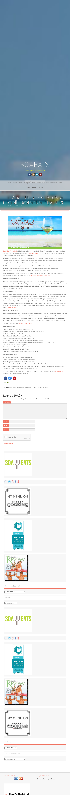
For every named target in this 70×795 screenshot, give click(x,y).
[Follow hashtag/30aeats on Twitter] (17, 778)
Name (6, 421)
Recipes (27, 183)
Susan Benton (24, 206)
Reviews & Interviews (49, 183)
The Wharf (34, 387)
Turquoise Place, (33, 253)
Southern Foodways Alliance (46, 779)
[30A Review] (16, 568)
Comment (7, 402)
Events (10, 387)
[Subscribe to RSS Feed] (20, 778)
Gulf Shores (28, 387)
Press (21, 183)
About (15, 183)
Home (9, 183)
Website (6, 430)
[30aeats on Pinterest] (22, 778)
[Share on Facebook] (5, 380)
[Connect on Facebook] (15, 778)
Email (6, 425)
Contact (40, 188)
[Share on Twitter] (10, 380)
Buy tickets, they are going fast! (40, 275)
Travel (61, 183)
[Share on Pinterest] (14, 380)
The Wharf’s (59, 371)
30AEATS (35, 164)
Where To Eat (36, 183)
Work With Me (31, 188)
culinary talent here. (25, 323)
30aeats (22, 387)
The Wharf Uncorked (10, 251)
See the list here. (12, 307)
